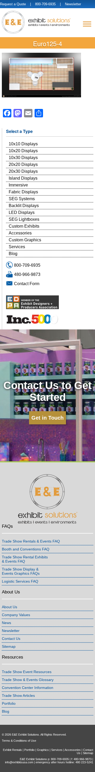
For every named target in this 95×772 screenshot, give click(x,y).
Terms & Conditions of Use (19, 740)
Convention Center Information (27, 687)
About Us (9, 607)
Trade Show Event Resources (26, 672)
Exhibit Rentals (12, 749)
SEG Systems (22, 198)
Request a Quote (13, 4)
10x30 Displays (23, 157)
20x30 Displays (23, 171)
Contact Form (26, 283)
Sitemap (9, 646)
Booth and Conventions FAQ (25, 549)
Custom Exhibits (24, 226)
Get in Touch (47, 418)
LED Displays (22, 212)
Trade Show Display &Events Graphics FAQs (21, 571)
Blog (13, 253)
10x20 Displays (23, 150)
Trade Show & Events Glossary (28, 680)
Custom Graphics (25, 240)
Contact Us (11, 638)
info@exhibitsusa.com (19, 762)
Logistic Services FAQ (20, 581)
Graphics (43, 749)
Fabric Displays (23, 192)
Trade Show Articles (18, 695)
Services (17, 246)
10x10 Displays (23, 144)
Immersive (18, 185)
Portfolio (9, 703)
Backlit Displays (24, 205)
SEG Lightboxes (24, 219)
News (6, 623)
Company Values (16, 615)
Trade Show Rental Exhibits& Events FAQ (25, 559)
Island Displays (23, 178)
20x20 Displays (23, 164)
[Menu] (87, 23)
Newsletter (73, 4)
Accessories (20, 233)
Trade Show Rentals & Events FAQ (31, 541)
